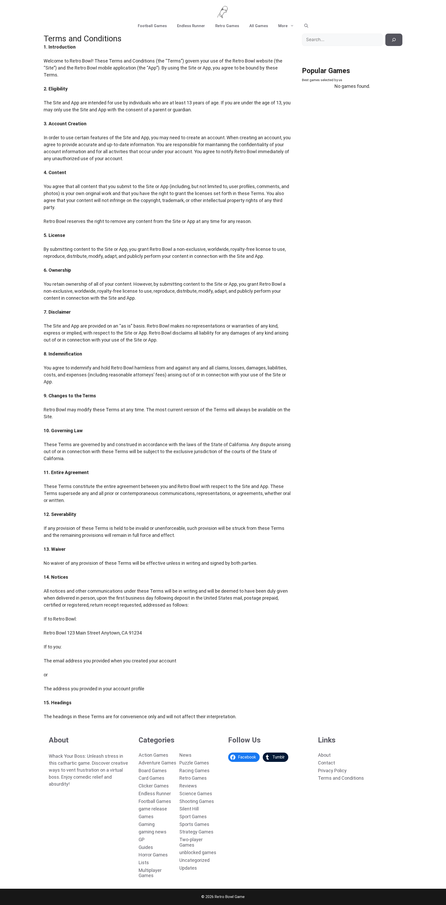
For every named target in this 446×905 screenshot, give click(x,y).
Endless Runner (191, 26)
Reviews (188, 785)
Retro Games (227, 26)
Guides (146, 847)
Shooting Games (196, 801)
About (324, 755)
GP (142, 839)
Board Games (153, 770)
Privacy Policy (332, 770)
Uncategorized (194, 860)
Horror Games (153, 854)
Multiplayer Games (150, 873)
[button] (306, 25)
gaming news (152, 831)
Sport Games (193, 816)
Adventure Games (157, 762)
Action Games (153, 755)
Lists (144, 862)
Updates (188, 868)
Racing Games (194, 770)
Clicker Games (154, 785)
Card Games (151, 778)
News (185, 755)
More (283, 26)
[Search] (393, 40)
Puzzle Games (194, 762)
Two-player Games (191, 842)
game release (153, 808)
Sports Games (194, 824)
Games (146, 816)
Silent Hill (189, 808)
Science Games (195, 793)
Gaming (147, 824)
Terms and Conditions (341, 778)
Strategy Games (196, 831)
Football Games (152, 26)
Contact (326, 762)
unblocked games (197, 852)
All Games (258, 26)
